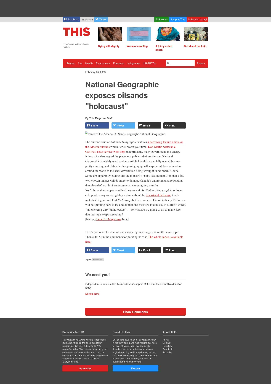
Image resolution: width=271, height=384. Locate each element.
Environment (103, 63)
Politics (70, 63)
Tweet (120, 125)
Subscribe (85, 368)
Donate (135, 368)
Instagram (87, 19)
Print (172, 125)
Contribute (168, 349)
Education (118, 63)
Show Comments (135, 312)
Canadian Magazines (108, 219)
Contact (166, 342)
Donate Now (92, 293)
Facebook (73, 19)
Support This (178, 19)
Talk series (162, 19)
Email (146, 125)
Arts (80, 63)
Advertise (167, 352)
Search (201, 63)
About (166, 339)
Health (89, 63)
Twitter (102, 19)
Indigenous (134, 63)
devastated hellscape (158, 195)
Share (94, 125)
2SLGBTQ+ (149, 63)
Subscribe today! (197, 19)
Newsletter (168, 345)
